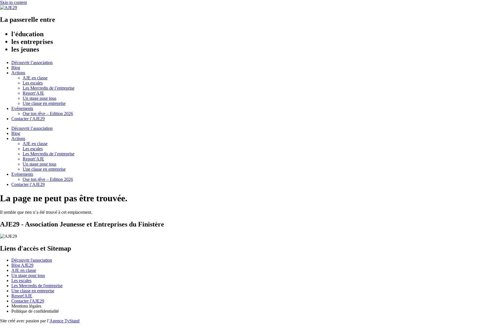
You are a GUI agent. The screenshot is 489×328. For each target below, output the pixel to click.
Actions (18, 72)
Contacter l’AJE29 (28, 118)
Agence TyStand (65, 320)
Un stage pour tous (39, 98)
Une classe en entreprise (44, 103)
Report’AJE (33, 93)
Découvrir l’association (32, 62)
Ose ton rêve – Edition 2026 (48, 113)
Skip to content (13, 2)
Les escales (33, 83)
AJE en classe (35, 77)
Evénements (22, 108)
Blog (15, 67)
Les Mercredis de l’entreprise (48, 88)
